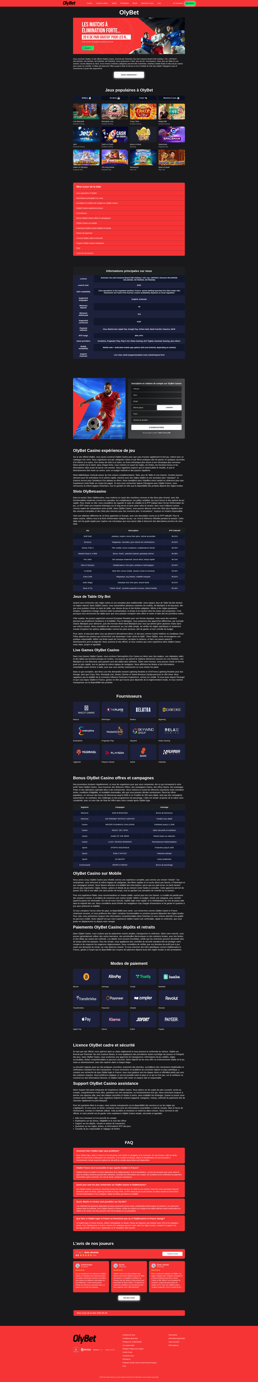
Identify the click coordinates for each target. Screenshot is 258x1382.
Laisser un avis (172, 1254)
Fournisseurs (81, 213)
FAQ (78, 248)
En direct (113, 98)
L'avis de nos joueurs (84, 253)
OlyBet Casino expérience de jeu (89, 208)
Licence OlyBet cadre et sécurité (89, 238)
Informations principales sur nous (89, 198)
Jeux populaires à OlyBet (86, 193)
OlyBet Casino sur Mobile (86, 223)
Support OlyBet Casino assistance (90, 243)
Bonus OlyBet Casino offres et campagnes (93, 218)
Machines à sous (169, 98)
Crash (141, 98)
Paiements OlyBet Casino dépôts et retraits (93, 228)
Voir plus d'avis (129, 1298)
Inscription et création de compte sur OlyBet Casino (97, 203)
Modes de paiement (84, 233)
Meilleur (85, 98)
